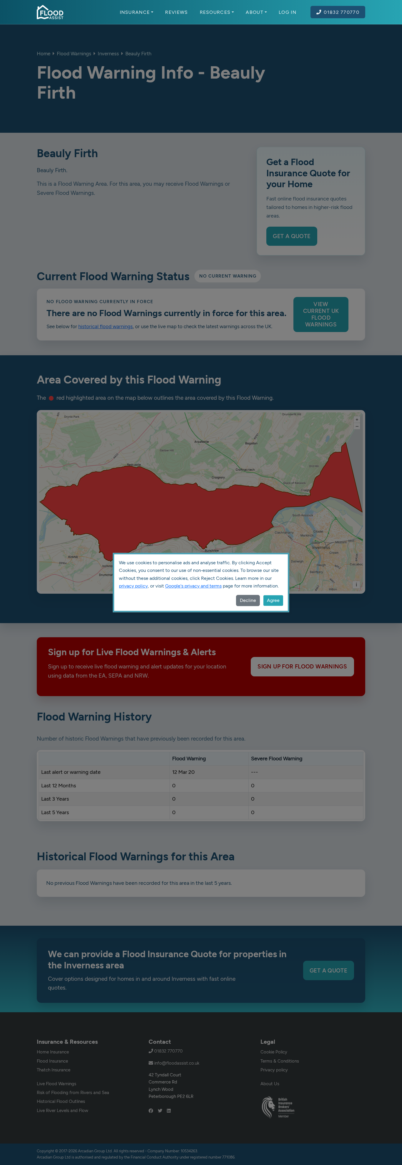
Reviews (176, 12)
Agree (273, 600)
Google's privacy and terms (193, 586)
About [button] (254, 12)
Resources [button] (215, 12)
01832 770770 (341, 12)
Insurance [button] (135, 12)
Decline (248, 600)
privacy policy (133, 586)
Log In (287, 12)
